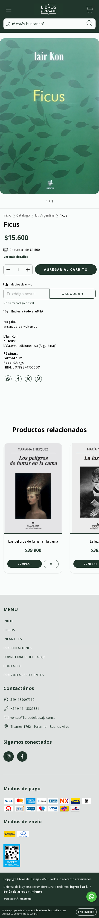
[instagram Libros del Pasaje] (8, 756)
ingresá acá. (79, 887)
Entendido (86, 912)
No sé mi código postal (18, 303)
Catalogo (23, 215)
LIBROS (9, 630)
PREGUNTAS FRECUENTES (23, 675)
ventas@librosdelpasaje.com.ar (33, 717)
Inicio (7, 215)
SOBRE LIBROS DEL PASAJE (24, 657)
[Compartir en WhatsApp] (8, 379)
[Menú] (8, 9)
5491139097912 (22, 699)
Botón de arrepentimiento (22, 892)
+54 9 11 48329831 (24, 708)
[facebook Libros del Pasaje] (22, 756)
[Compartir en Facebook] (19, 380)
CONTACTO (12, 666)
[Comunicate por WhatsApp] (91, 896)
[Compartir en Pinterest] (38, 380)
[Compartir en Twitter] (29, 380)
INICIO (8, 621)
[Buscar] (89, 23)
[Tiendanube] (17, 899)
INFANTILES (12, 639)
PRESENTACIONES (17, 648)
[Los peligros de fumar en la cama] (51, 564)
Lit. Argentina (45, 215)
